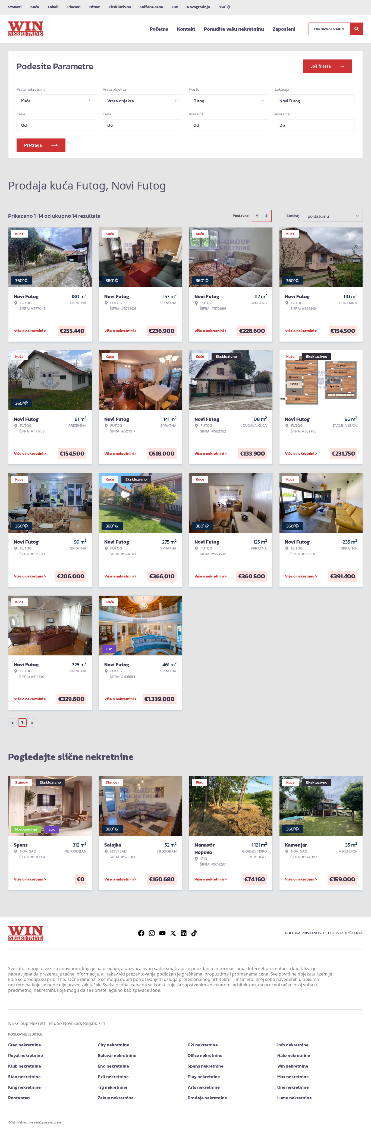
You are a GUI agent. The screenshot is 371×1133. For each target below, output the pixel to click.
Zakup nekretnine (116, 1097)
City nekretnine (113, 1045)
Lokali (53, 7)
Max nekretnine (293, 1076)
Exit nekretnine (113, 1076)
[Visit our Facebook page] (141, 933)
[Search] (356, 29)
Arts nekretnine (204, 1087)
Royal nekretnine (25, 1055)
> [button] (32, 722)
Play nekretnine (204, 1076)
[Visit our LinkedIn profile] (183, 933)
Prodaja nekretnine (207, 1097)
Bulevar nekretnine (117, 1055)
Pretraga (33, 145)
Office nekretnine (205, 1055)
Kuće (34, 7)
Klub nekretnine (24, 1066)
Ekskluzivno (120, 7)
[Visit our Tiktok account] (194, 933)
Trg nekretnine (112, 1087)
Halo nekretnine (293, 1055)
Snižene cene (151, 7)
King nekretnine (24, 1087)
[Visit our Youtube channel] (162, 933)
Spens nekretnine (206, 1066)
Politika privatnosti (304, 933)
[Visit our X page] (173, 933)
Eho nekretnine (113, 1066)
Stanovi (15, 7)
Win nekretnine (292, 1066)
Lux (175, 7)
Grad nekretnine (24, 1045)
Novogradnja (198, 7)
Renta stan (19, 1097)
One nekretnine (293, 1087)
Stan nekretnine (24, 1076)
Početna (159, 29)
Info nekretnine (293, 1045)
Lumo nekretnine (294, 1097)
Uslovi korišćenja (345, 933)
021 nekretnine (203, 1045)
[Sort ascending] (257, 216)
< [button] (12, 722)
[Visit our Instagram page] (152, 933)
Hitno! (94, 7)
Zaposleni (284, 29)
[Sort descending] (266, 216)
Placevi (74, 7)
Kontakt (186, 29)
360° (222, 7)
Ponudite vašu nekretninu (234, 29)
